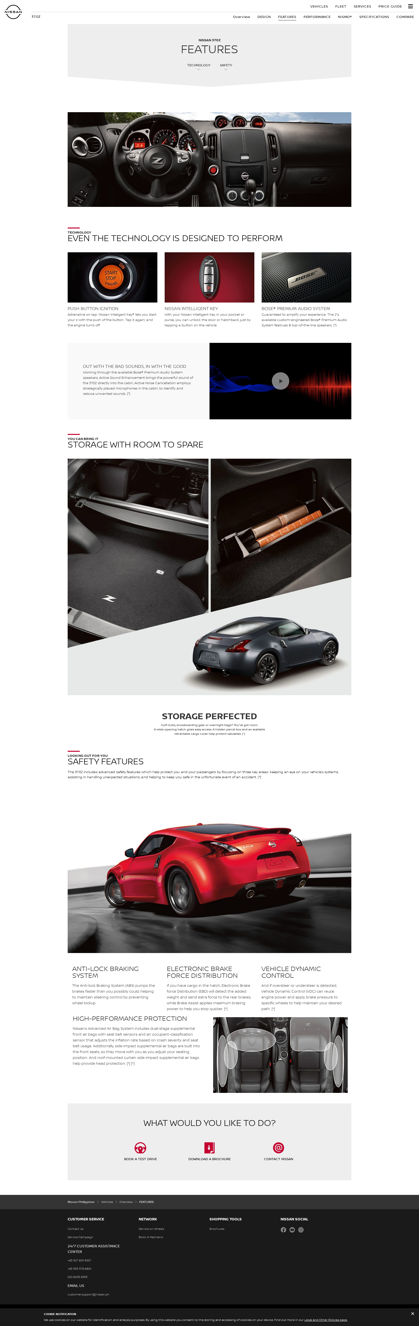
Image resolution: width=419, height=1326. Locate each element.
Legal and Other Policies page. (325, 1320)
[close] (412, 1314)
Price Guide (390, 6)
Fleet (340, 6)
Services (362, 6)
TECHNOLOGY (198, 65)
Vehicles (319, 6)
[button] (410, 6)
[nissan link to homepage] (13, 12)
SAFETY (226, 65)
